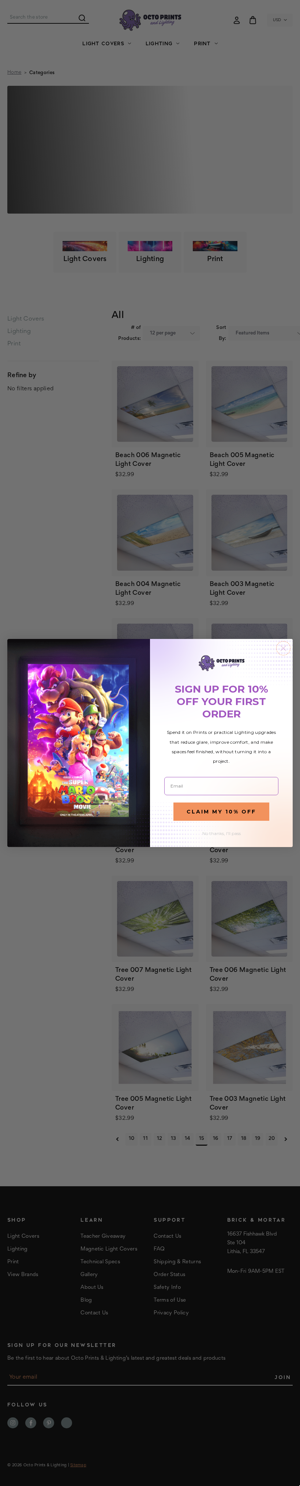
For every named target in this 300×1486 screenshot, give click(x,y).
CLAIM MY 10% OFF (221, 811)
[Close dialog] (283, 648)
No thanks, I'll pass (221, 833)
